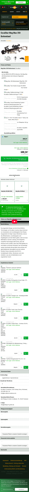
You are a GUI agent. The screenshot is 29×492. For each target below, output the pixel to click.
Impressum (6, 460)
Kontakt (18, 11)
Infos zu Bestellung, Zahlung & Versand (17, 168)
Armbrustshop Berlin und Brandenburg (14, 469)
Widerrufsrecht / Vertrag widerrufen (14, 463)
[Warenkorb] (26, 7)
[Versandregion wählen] (22, 7)
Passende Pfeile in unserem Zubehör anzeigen (15, 434)
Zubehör (12, 11)
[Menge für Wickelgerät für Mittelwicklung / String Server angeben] (20, 353)
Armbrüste (4, 11)
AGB (25, 460)
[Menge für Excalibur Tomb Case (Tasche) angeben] (20, 318)
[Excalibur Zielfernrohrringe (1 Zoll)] (22, 94)
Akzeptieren (21, 489)
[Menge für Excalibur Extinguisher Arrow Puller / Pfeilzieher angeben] (20, 290)
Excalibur (8, 40)
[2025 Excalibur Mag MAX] (7, 221)
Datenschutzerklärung (16, 460)
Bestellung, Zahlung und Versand (11, 466)
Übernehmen (20, 2)
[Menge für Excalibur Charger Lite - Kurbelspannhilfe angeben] (20, 304)
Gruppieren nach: (5, 16)
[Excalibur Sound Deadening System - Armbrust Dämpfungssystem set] (21, 108)
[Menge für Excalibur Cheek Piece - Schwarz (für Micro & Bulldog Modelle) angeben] (20, 338)
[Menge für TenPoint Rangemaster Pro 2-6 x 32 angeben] (20, 367)
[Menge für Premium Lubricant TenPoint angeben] (20, 274)
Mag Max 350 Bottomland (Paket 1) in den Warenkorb (16, 159)
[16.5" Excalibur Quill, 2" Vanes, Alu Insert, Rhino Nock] (18, 119)
